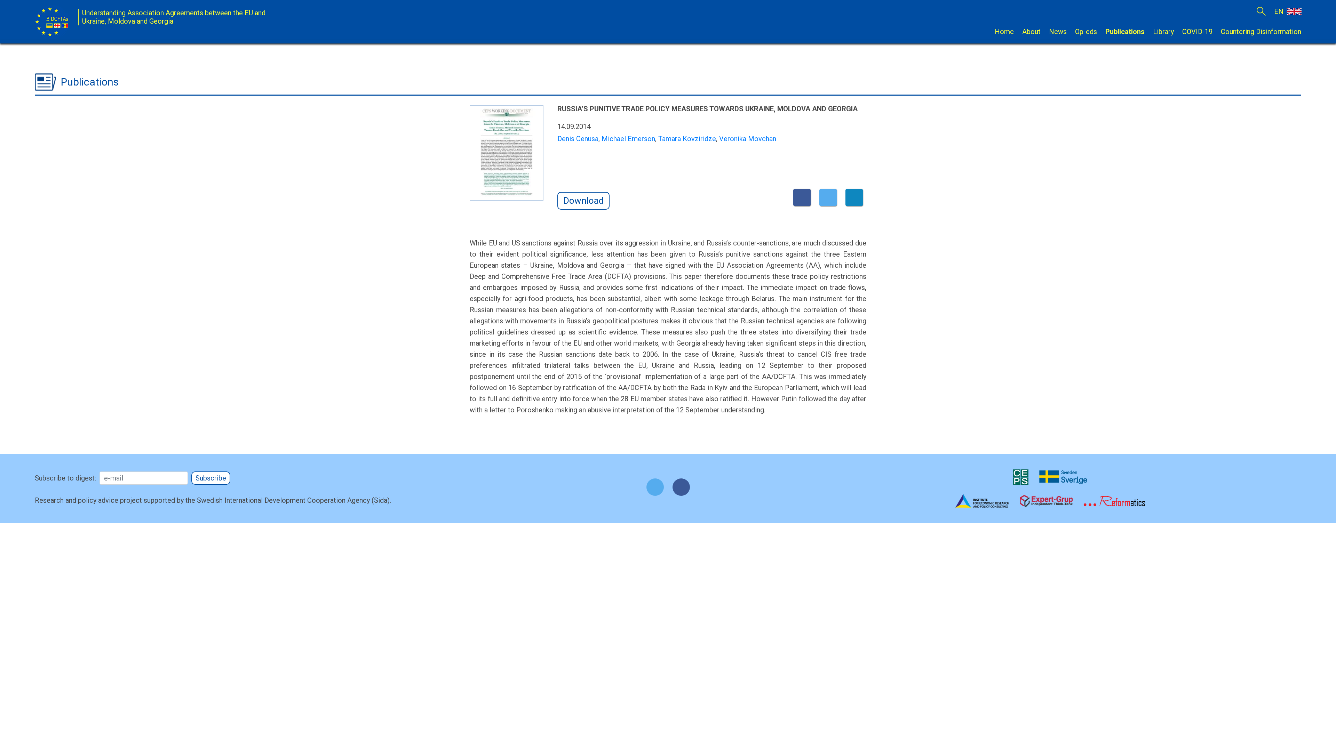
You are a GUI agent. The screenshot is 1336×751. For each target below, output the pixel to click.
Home (1004, 31)
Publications (1125, 31)
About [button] (1031, 31)
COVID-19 (1197, 31)
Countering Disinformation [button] (1261, 31)
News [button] (1058, 31)
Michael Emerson (628, 139)
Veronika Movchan (747, 139)
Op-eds (1086, 31)
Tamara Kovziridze (687, 139)
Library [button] (1163, 31)
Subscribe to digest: (65, 478)
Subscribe (211, 478)
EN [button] (1279, 11)
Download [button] (583, 200)
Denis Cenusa (577, 139)
